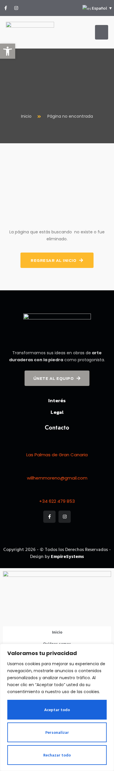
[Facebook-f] (5, 8)
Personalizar (57, 732)
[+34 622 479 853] (57, 491)
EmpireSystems (67, 556)
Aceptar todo (57, 709)
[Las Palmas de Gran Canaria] (57, 445)
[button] (7, 51)
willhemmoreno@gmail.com (57, 478)
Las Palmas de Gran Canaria (57, 455)
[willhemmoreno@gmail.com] (57, 468)
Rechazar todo (57, 755)
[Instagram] (16, 8)
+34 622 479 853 (57, 501)
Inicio (57, 632)
